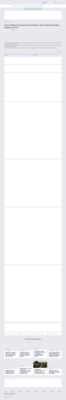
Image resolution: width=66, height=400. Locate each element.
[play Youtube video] (40, 364)
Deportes (29, 6)
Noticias (16, 6)
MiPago (41, 6)
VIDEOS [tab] (13, 30)
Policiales (24, 6)
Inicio (13, 6)
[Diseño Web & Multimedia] (33, 399)
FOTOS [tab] (7, 30)
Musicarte (37, 6)
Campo (33, 6)
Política (19, 6)
